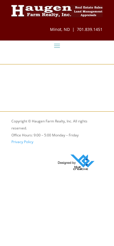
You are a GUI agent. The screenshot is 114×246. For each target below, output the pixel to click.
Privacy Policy (22, 141)
